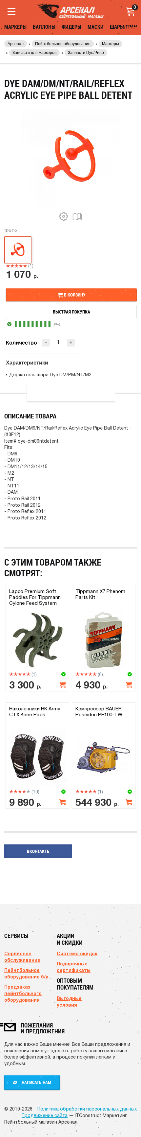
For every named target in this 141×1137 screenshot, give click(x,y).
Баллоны (44, 26)
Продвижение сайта (45, 1115)
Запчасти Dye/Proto (86, 52)
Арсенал (16, 44)
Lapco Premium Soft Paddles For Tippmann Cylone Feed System (35, 597)
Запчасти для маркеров (34, 52)
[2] (12, 266)
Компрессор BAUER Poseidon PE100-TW (98, 711)
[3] (16, 266)
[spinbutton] (58, 342)
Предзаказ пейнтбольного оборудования (23, 993)
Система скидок (77, 953)
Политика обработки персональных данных (87, 1109)
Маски (96, 26)
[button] (71, 343)
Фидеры (71, 26)
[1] (8, 266)
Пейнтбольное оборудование (63, 44)
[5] (25, 266)
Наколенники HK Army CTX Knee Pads (34, 711)
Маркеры (15, 26)
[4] (21, 266)
